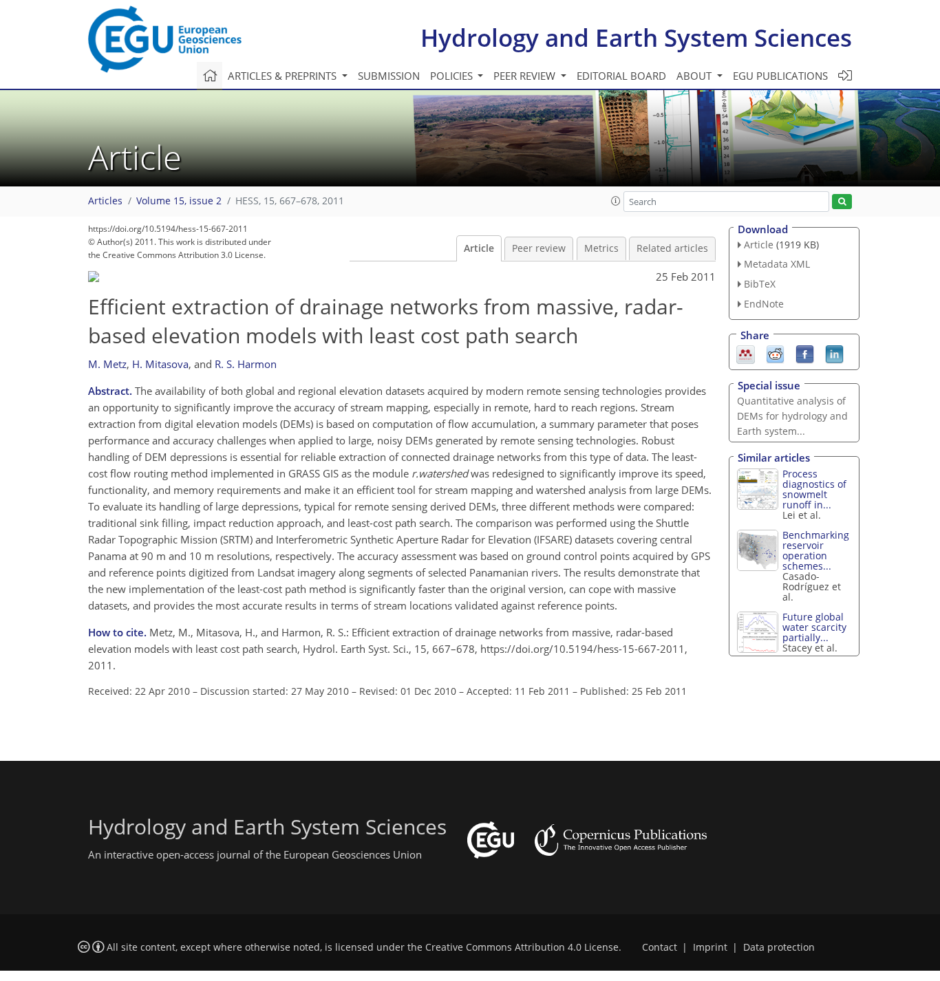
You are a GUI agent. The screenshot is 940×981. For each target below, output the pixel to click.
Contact (659, 947)
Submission (389, 76)
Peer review (539, 248)
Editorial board (621, 76)
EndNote (764, 303)
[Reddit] (775, 353)
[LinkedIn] (834, 353)
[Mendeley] (745, 353)
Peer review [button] (525, 76)
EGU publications (780, 76)
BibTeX (760, 283)
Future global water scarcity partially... (814, 627)
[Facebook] (804, 353)
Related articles (672, 248)
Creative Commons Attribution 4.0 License (522, 947)
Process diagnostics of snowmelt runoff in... (814, 489)
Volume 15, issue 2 (179, 201)
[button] (616, 201)
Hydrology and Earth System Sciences (636, 37)
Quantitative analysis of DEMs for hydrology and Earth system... (792, 416)
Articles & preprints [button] (283, 76)
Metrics (601, 248)
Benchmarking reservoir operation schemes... (815, 550)
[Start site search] (842, 202)
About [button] (695, 76)
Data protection (779, 947)
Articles (105, 201)
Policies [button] (453, 76)
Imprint (710, 947)
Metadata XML (777, 263)
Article (479, 248)
